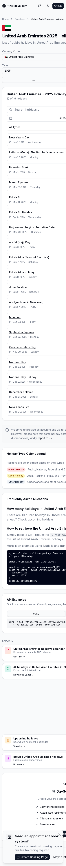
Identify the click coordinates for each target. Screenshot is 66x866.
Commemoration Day (22, 347)
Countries (20, 19)
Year (5, 65)
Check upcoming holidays (36, 519)
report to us (45, 438)
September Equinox (21, 332)
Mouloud (15, 317)
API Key (58, 5)
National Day (17, 362)
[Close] (59, 834)
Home (5, 19)
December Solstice (21, 392)
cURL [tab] (36, 613)
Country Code (11, 51)
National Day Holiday (22, 377)
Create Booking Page (34, 857)
